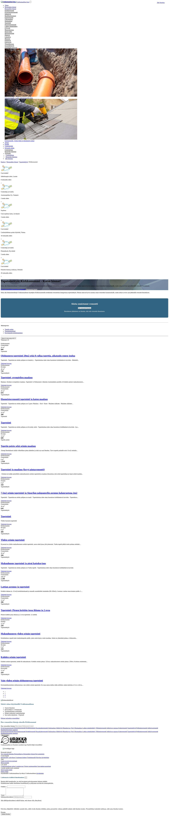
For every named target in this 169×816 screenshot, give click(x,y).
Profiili (7, 144)
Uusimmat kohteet (21, 757)
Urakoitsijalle (9, 146)
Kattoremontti (9, 17)
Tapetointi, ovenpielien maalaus (17, 377)
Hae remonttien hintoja (8, 726)
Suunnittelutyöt (9, 46)
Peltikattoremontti (141, 728)
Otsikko (3, 786)
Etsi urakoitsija (39, 754)
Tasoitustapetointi (10, 331)
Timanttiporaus (9, 44)
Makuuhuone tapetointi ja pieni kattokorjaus (23, 563)
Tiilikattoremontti (101, 728)
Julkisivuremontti (152, 728)
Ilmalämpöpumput (10, 16)
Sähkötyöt (8, 14)
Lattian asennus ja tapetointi (15, 587)
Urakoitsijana (9, 150)
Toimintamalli (31, 757)
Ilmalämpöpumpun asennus (9, 730)
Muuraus (7, 39)
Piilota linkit (4, 771)
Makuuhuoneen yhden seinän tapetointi (20, 633)
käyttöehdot (40, 773)
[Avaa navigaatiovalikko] (30, 2)
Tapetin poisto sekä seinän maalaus (18, 446)
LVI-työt (7, 28)
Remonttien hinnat (10, 9)
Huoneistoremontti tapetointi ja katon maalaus (24, 399)
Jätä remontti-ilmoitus (84, 308)
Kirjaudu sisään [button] (9, 148)
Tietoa (7, 5)
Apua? (7, 142)
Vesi (72, 728)
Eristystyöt (8, 42)
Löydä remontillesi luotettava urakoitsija (13, 289)
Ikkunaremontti (9, 33)
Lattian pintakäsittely (11, 26)
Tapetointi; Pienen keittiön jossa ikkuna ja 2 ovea (25, 610)
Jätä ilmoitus (161, 2)
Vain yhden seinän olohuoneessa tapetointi (22, 680)
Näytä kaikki (5, 735)
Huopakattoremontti (42, 728)
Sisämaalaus (8, 21)
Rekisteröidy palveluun (8, 757)
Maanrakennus (9, 30)
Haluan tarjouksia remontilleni (10, 718)
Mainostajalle (5, 763)
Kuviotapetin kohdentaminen (14, 333)
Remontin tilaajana (10, 151)
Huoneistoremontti (10, 24)
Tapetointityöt (131, 728)
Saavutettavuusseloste (44, 766)
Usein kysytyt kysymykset (9, 761)
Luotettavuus (20, 766)
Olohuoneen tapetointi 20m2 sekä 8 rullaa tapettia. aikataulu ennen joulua (38, 355)
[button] (8, 153)
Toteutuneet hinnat (31, 289)
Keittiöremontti (9, 10)
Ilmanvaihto (8, 32)
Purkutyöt (8, 40)
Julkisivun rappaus (112, 728)
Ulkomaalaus (9, 19)
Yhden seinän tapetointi (13, 540)
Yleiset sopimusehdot (30, 766)
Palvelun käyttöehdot (42, 757)
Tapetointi (8, 23)
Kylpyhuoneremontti (11, 12)
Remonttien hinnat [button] (10, 7)
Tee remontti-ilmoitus (7, 754)
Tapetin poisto (9, 329)
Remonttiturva (18, 754)
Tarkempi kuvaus (6, 363)
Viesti (2, 795)
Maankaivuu (67, 728)
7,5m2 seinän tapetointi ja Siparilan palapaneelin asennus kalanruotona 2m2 (39, 493)
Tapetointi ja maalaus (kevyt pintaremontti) (23, 469)
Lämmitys (8, 37)
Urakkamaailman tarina (8, 766)
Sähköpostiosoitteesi (7, 797)
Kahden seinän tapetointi (13, 657)
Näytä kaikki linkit (6, 770)
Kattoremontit (122, 728)
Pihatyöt (7, 35)
